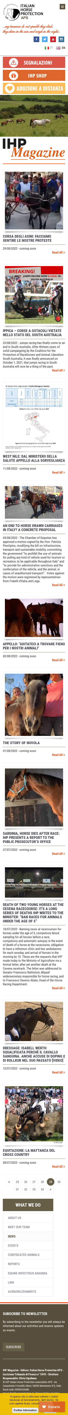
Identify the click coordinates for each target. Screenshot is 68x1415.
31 (17, 1189)
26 (25, 1182)
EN (63, 48)
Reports (14, 1264)
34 (42, 1189)
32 (25, 1189)
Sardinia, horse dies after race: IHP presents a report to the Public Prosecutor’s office (31, 837)
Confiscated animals (23, 1255)
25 (17, 1182)
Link (11, 1282)
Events (13, 1245)
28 (42, 1182)
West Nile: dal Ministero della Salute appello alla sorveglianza (34, 458)
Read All (57, 252)
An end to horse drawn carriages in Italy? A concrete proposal (33, 527)
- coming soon (19, 248)
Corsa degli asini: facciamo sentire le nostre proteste (27, 238)
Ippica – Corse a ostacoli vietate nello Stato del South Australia (32, 332)
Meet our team (19, 1227)
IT (51, 48)
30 (58, 1182)
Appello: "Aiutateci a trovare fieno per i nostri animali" (34, 646)
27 (34, 1182)
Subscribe (13, 1347)
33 (34, 1189)
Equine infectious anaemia (27, 1273)
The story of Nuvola (21, 743)
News (11, 1236)
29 (50, 1182)
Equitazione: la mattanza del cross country (29, 1152)
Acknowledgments (22, 1291)
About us (14, 1218)
